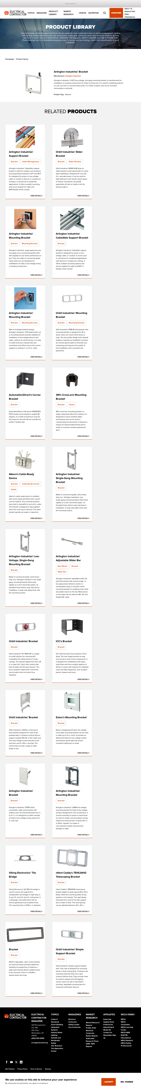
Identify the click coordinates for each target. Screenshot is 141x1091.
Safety (53, 1043)
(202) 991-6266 (37, 1038)
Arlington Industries (73, 76)
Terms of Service (36, 1069)
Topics (31, 13)
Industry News (56, 1032)
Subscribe (116, 13)
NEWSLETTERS (130, 11)
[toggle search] (104, 13)
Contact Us (107, 1032)
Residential (55, 1040)
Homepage (9, 59)
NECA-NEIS (125, 1032)
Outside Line (56, 1038)
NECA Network (127, 1040)
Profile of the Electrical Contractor (91, 1030)
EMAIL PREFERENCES (130, 15)
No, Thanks (127, 1082)
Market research (68, 13)
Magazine (42, 13)
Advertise (93, 13)
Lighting (54, 1035)
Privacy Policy (22, 1069)
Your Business (56, 1046)
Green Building (57, 1025)
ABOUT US (128, 9)
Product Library (53, 13)
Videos (82, 13)
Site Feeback (9, 1069)
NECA (123, 1019)
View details (36, 196)
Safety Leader (73, 1025)
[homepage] (15, 13)
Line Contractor (74, 1027)
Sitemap (48, 1069)
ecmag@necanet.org (39, 1043)
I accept (108, 1082)
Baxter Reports (92, 1036)
